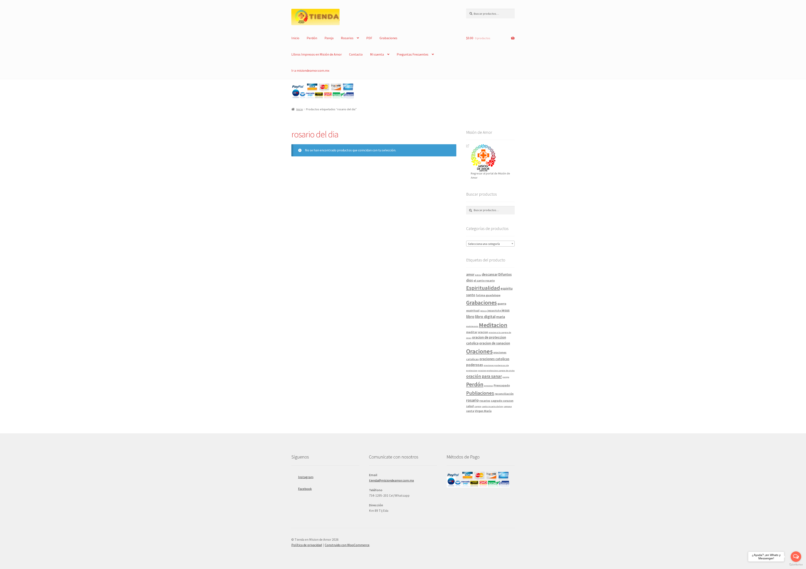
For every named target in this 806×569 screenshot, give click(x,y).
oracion (483, 332)
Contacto (356, 54)
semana (508, 406)
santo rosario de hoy (492, 406)
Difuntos (505, 274)
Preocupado (502, 385)
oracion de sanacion (494, 343)
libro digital (485, 316)
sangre (477, 406)
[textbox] (490, 244)
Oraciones (479, 351)
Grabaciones (388, 38)
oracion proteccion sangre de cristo (496, 370)
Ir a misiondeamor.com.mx (310, 70)
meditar (471, 332)
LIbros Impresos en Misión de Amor (316, 54)
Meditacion (493, 325)
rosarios (484, 401)
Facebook (305, 489)
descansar (490, 274)
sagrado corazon (502, 401)
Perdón (312, 38)
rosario (472, 400)
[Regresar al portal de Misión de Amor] (493, 157)
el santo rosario (484, 280)
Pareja (329, 38)
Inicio (295, 38)
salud (470, 406)
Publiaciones (480, 393)
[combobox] (490, 244)
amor (470, 274)
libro (470, 316)
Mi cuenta (377, 54)
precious (488, 385)
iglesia (483, 310)
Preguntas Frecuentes (412, 54)
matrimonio (472, 326)
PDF (369, 38)
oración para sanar (484, 376)
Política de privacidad (306, 545)
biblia (478, 275)
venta (470, 411)
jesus (506, 310)
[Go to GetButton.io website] (796, 564)
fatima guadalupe (488, 295)
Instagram (305, 477)
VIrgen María (483, 411)
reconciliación (504, 394)
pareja (505, 377)
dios (469, 280)
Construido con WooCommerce (347, 545)
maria (500, 316)
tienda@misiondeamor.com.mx (391, 480)
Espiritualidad (483, 287)
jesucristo (494, 310)
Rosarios (347, 38)
